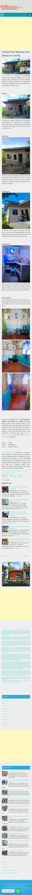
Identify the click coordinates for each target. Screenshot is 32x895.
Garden (4, 716)
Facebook (13, 475)
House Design (19, 470)
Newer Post (5, 555)
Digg (20, 476)
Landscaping (5, 724)
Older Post (27, 555)
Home (16, 555)
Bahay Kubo (6, 470)
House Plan (25, 470)
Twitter (21, 475)
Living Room (5, 708)
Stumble (13, 476)
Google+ (6, 476)
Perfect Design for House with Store (16, 771)
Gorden (4, 722)
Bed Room (5, 711)
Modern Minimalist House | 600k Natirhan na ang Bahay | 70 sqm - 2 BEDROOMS (18, 513)
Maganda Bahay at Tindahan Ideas (16, 833)
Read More (19, 496)
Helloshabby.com (8, 76)
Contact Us (5, 865)
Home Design (13, 470)
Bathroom (5, 714)
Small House (12, 472)
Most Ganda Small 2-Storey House (16, 826)
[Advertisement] (16, 34)
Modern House (5, 472)
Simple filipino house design (9, 870)
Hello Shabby (22, 885)
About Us (5, 862)
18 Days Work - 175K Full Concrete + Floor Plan (18, 798)
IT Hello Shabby (11, 887)
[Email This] (3, 480)
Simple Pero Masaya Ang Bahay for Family (15, 53)
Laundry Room (6, 719)
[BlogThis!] (5, 480)
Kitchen (4, 706)
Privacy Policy (6, 867)
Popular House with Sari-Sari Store (16, 790)
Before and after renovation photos (10, 873)
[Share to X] (6, 480)
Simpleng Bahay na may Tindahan (16, 851)
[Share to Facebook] (8, 480)
